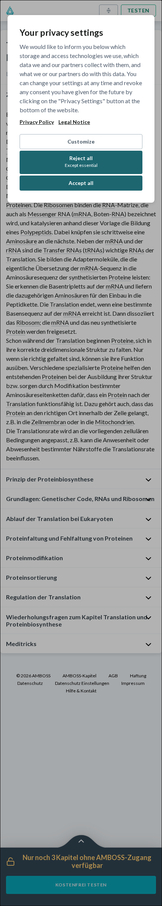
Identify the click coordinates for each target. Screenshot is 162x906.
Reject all (81, 161)
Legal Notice (74, 122)
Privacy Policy (37, 122)
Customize (81, 141)
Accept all (81, 183)
